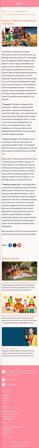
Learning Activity (22, 12)
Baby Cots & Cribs (9, 416)
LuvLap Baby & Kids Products (13, 427)
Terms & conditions (26, 442)
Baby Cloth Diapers (9, 411)
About (9, 442)
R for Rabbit (7, 432)
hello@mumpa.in (11, 380)
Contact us (16, 442)
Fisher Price (7, 430)
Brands (5, 398)
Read (11, 12)
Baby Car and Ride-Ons (10, 414)
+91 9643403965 (11, 385)
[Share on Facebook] (10, 245)
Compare (6, 395)
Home (4, 12)
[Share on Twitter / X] (15, 245)
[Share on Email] (19, 245)
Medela (5, 435)
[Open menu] (2, 3)
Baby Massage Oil (9, 419)
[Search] (37, 3)
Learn (5, 400)
